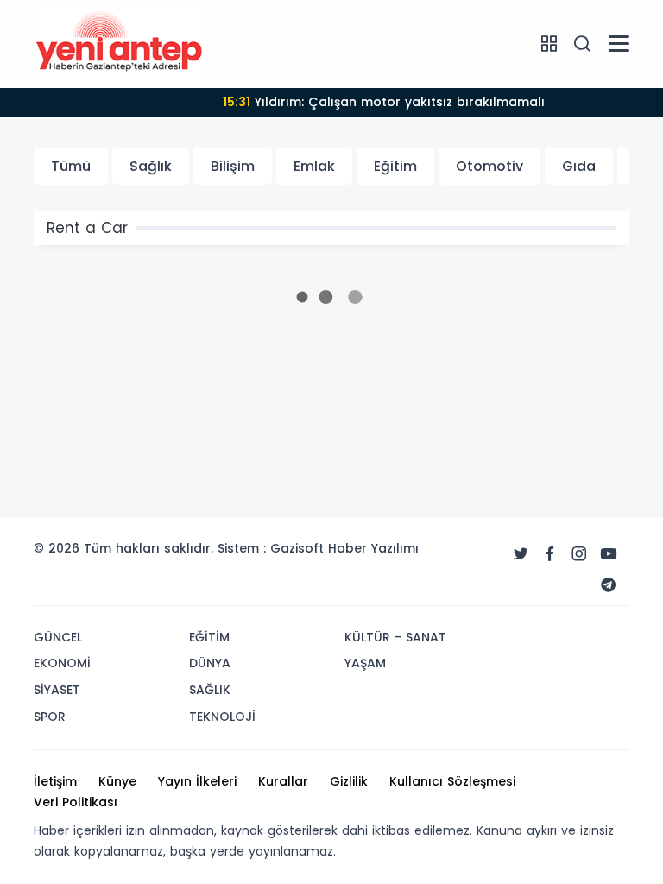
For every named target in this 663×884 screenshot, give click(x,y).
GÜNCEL (58, 637)
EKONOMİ (62, 663)
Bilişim (233, 166)
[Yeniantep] (120, 43)
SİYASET (57, 689)
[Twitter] (520, 554)
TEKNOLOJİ (222, 716)
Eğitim (395, 166)
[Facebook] (550, 554)
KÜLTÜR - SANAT (395, 637)
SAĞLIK (209, 689)
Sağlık (150, 166)
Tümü (71, 166)
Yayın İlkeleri (197, 781)
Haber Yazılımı (373, 548)
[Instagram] (579, 554)
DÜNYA (209, 663)
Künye (117, 781)
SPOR (50, 716)
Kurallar (283, 781)
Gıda (579, 166)
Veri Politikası (75, 802)
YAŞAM (365, 663)
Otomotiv (489, 166)
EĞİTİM (209, 637)
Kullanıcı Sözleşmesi (452, 781)
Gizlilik (349, 781)
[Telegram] (608, 585)
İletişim (55, 781)
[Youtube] (608, 554)
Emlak (314, 166)
